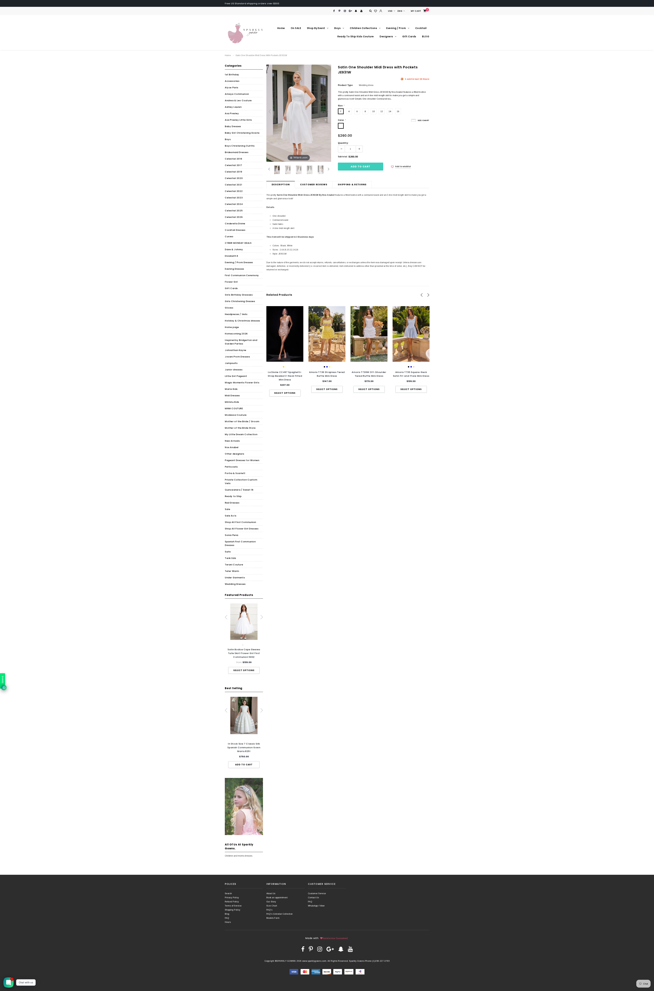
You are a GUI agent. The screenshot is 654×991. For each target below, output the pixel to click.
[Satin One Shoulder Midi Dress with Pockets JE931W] (277, 169)
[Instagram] (344, 11)
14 (390, 111)
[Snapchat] (355, 11)
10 (373, 111)
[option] (244, 638)
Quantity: (343, 143)
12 (381, 111)
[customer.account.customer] (380, 11)
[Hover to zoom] (298, 113)
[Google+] (350, 11)
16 (398, 111)
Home (228, 55)
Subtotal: (343, 156)
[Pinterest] (339, 11)
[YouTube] (361, 11)
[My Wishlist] (375, 11)
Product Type (345, 85)
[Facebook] (333, 11)
